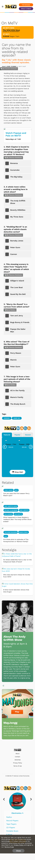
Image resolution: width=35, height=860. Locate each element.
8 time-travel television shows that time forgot (16, 591)
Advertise (18, 759)
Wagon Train (14, 36)
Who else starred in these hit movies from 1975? (16, 576)
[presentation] (4, 447)
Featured (7, 435)
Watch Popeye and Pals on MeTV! (16, 134)
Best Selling (11, 824)
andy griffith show (10, 506)
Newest (28, 435)
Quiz (16, 490)
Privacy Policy (17, 763)
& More (9, 834)
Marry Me (17, 418)
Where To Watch (26, 8)
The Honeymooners (10, 532)
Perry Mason (8, 490)
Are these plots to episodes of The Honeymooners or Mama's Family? (15, 540)
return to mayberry (11, 510)
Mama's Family (23, 532)
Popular (17, 435)
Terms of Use (17, 766)
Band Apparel (11, 831)
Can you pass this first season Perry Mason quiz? (16, 494)
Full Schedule (26, 5)
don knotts (18, 514)
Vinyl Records (11, 817)
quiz (5, 536)
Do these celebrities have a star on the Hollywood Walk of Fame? (17, 561)
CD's (8, 821)
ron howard (8, 514)
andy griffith (24, 510)
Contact (17, 756)
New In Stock (11, 827)
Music (17, 813)
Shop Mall (18, 472)
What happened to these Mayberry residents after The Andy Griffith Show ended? (17, 519)
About (17, 753)
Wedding (7, 418)
